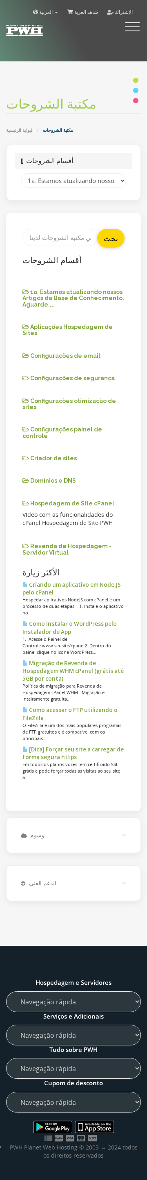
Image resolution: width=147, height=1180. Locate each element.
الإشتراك (123, 12)
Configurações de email (64, 356)
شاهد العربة (85, 12)
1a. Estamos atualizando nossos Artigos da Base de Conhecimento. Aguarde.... (73, 298)
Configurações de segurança (72, 378)
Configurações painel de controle (62, 432)
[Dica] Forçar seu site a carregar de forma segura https (73, 753)
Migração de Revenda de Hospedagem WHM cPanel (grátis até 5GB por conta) (73, 671)
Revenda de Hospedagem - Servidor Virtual (66, 549)
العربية (46, 12)
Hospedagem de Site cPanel (71, 503)
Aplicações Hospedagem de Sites (67, 330)
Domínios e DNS (52, 480)
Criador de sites (53, 458)
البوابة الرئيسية (19, 130)
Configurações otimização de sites (69, 404)
